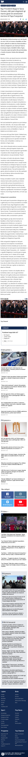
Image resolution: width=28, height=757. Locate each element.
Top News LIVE (4, 706)
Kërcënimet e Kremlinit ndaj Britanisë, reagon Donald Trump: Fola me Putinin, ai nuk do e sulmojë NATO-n (13, 671)
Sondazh (5, 328)
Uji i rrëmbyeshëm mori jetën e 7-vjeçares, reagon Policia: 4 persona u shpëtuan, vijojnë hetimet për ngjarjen (13, 405)
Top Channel (7, 497)
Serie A (2, 723)
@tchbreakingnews (7, 505)
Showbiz (17, 713)
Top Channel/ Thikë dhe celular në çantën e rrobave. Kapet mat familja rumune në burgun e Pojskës (14, 565)
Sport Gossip (4, 727)
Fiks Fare (3, 739)
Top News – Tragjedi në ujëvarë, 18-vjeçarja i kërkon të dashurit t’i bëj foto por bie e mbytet (13, 559)
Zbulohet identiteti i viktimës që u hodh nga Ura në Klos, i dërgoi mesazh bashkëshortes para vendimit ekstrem (14, 677)
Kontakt (17, 737)
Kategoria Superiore (5, 715)
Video (2, 704)
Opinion (17, 694)
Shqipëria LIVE (4, 737)
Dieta (16, 721)
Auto (16, 702)
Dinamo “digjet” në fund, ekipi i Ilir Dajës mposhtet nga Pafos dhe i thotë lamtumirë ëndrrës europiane (13, 652)
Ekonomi (3, 700)
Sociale (2, 702)
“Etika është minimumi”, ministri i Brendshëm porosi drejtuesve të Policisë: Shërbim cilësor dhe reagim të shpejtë (13, 388)
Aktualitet (3, 5)
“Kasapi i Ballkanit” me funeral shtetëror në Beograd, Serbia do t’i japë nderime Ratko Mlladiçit (13, 481)
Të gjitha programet (5, 744)
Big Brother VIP (4, 733)
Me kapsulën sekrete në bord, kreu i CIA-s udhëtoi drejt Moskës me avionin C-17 (12, 448)
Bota (16, 691)
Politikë (2, 694)
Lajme (3, 691)
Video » (5, 512)
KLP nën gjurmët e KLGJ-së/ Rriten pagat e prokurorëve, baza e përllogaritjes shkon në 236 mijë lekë (13, 396)
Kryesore (8, 5)
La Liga (2, 721)
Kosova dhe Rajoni (19, 698)
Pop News (18, 710)
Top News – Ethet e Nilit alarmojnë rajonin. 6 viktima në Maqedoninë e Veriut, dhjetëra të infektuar (13, 548)
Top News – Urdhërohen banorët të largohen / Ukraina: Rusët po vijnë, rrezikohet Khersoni (13, 553)
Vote (5, 341)
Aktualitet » (7, 350)
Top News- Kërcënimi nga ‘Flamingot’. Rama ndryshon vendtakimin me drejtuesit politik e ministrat (13, 536)
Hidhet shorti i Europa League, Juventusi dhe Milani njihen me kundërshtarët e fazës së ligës (13, 457)
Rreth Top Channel (19, 733)
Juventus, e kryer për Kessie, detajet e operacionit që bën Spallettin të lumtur (12, 613)
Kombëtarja (3, 713)
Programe (4, 731)
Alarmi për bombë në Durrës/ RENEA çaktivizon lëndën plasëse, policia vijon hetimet (14, 413)
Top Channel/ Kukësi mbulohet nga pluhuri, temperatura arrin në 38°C (12, 541)
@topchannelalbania (20, 497)
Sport (3, 710)
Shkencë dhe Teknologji (20, 700)
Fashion (17, 717)
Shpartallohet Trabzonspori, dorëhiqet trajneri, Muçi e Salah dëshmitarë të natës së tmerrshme (13, 666)
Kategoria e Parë (5, 717)
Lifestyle (17, 715)
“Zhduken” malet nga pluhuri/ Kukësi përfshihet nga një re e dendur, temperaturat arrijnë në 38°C (14, 379)
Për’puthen (3, 735)
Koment (17, 696)
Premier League (4, 719)
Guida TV (3, 746)
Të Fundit (13, 5)
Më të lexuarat (9, 622)
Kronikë (2, 696)
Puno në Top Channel (20, 739)
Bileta (16, 735)
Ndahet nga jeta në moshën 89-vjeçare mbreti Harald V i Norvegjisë (12, 609)
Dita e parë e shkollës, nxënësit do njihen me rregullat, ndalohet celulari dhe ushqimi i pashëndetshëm (13, 633)
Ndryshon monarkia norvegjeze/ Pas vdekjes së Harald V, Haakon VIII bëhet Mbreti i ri (13, 464)
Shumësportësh (4, 725)
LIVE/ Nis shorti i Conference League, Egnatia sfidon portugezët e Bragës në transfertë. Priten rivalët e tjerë (13, 473)
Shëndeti (17, 719)
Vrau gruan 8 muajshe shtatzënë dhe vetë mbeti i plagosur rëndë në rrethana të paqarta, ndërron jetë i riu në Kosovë (13, 605)
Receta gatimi (18, 723)
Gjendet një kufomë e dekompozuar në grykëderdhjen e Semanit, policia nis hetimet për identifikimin (13, 370)
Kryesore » (6, 420)
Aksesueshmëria (19, 745)
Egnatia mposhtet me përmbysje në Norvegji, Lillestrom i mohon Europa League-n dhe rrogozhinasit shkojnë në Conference (13, 646)
